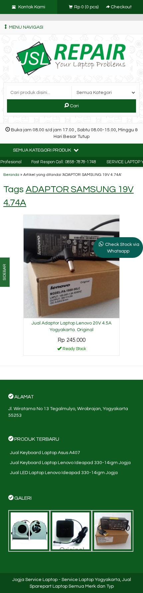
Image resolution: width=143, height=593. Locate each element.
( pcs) (86, 7)
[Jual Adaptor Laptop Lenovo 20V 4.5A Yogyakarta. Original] (71, 266)
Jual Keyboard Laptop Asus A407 (45, 452)
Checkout (121, 7)
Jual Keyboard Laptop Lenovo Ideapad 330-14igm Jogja (70, 462)
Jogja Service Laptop (35, 579)
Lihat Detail (73, 350)
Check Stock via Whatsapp (122, 248)
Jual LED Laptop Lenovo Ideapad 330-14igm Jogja (64, 472)
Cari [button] (74, 106)
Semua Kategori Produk (42, 150)
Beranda (11, 175)
